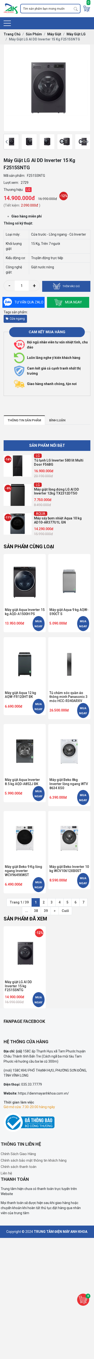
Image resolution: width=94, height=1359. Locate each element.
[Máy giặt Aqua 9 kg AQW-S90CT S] (69, 580)
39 (46, 911)
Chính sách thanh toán (18, 1167)
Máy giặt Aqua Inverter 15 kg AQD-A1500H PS (25, 612)
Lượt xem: (11, 183)
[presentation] (7, 141)
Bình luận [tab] (57, 420)
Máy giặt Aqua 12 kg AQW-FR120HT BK (20, 695)
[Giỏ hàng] (86, 8)
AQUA (40, 485)
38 (36, 911)
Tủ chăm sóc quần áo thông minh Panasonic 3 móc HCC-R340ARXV (68, 697)
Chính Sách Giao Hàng (18, 1154)
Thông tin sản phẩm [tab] (24, 420)
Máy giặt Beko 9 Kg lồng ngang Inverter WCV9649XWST (23, 871)
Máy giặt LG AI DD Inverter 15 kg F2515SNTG (18, 986)
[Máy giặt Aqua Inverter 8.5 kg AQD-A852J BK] (25, 750)
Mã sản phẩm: (14, 176)
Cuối (65, 911)
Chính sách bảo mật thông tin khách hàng (34, 1160)
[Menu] (7, 23)
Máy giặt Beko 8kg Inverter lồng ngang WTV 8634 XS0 (68, 784)
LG (38, 456)
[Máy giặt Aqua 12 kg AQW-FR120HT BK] (25, 663)
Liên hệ (6, 1173)
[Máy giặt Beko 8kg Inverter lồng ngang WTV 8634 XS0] (69, 750)
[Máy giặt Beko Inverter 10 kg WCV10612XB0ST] (69, 837)
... (26, 911)
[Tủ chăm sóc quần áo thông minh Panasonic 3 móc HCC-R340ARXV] (69, 663)
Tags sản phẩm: (16, 312)
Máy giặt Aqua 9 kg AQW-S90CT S (68, 612)
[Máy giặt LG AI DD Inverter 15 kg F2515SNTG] (11, 141)
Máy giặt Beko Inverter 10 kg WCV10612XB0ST (69, 869)
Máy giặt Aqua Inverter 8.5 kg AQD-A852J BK (22, 782)
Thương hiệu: (13, 190)
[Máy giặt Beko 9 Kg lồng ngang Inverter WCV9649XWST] (25, 837)
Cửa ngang (17, 318)
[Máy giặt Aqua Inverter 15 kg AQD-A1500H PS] (25, 580)
